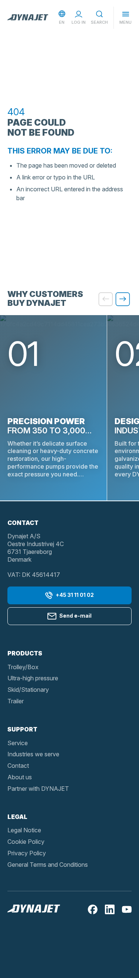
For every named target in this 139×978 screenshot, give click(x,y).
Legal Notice (24, 830)
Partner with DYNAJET (38, 788)
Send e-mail (75, 615)
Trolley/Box (23, 667)
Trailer (15, 701)
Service (17, 743)
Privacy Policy (26, 853)
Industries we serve (33, 754)
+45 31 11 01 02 (75, 595)
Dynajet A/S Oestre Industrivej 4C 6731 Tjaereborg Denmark (35, 547)
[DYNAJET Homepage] (27, 17)
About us (19, 777)
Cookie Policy (25, 841)
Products (24, 653)
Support (22, 729)
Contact (18, 765)
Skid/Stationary (28, 689)
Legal (17, 816)
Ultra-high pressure (32, 678)
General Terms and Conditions (47, 864)
